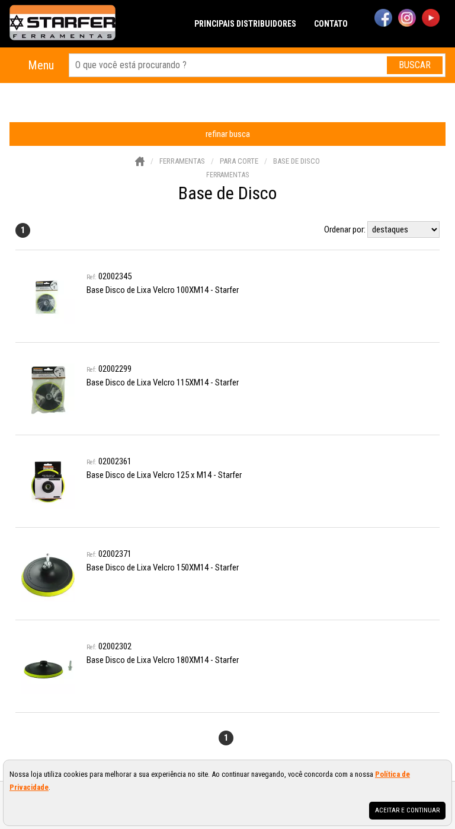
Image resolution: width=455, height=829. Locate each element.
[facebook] (383, 19)
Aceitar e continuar (407, 810)
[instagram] (407, 19)
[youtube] (431, 19)
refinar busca (228, 134)
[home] (62, 24)
